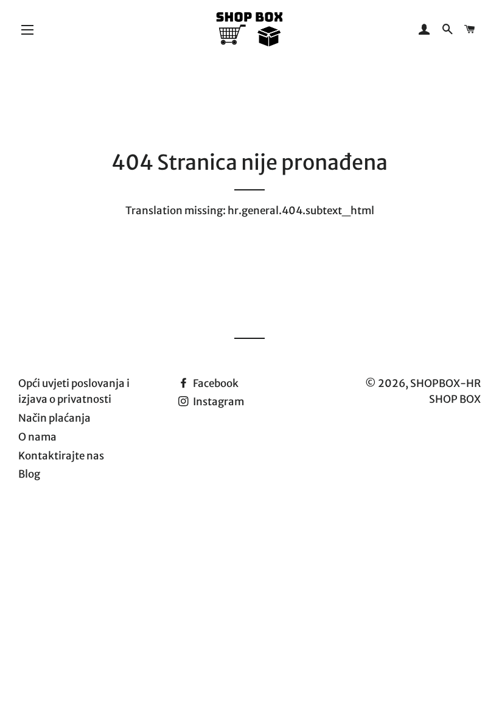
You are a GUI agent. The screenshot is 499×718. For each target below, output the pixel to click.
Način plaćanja (54, 418)
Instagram (217, 401)
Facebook (215, 383)
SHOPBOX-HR (445, 383)
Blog (29, 474)
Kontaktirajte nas (61, 455)
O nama (37, 437)
